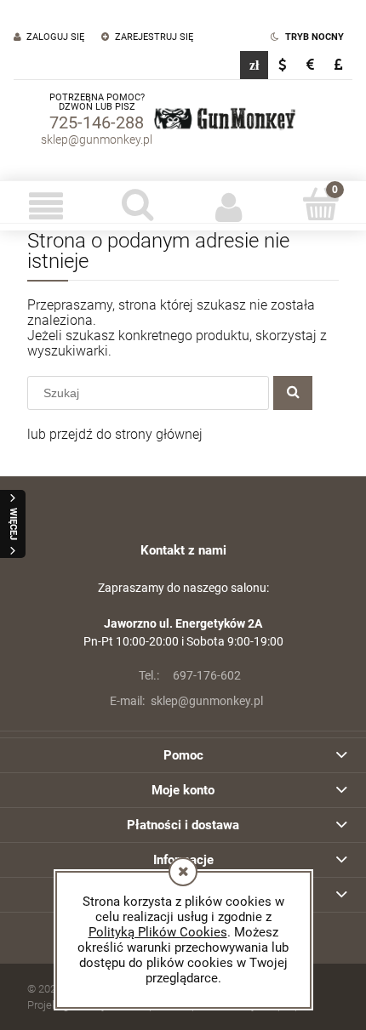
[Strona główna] (224, 119)
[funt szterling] (338, 65)
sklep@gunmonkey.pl (96, 139)
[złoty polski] (254, 65)
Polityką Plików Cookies (158, 932)
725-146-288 (96, 122)
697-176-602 (190, 675)
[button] (46, 205)
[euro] (310, 65)
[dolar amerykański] (282, 65)
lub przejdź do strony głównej (115, 434)
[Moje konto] (229, 205)
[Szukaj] (292, 393)
